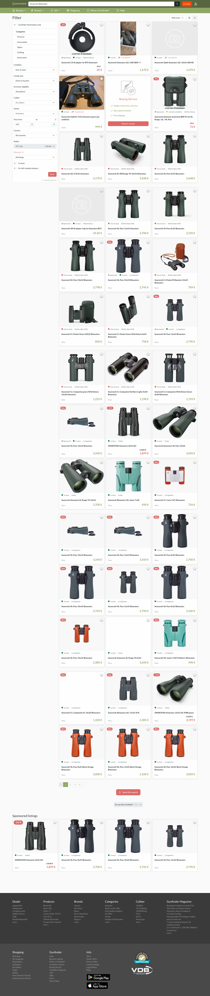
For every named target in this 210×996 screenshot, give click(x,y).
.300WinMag (141, 911)
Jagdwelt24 (17, 905)
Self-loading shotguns (113, 911)
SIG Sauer (78, 908)
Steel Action (79, 916)
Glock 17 (47, 911)
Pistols (107, 916)
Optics (19, 47)
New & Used (21, 70)
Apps (51, 975)
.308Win (139, 905)
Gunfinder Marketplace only (29, 25)
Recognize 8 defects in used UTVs (180, 905)
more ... (15, 922)
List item (186, 4)
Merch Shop (54, 981)
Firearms (20, 37)
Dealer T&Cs (91, 959)
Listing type (18, 76)
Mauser (77, 905)
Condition (18, 65)
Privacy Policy (92, 962)
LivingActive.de (18, 911)
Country (17, 130)
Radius (16, 141)
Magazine (75, 10)
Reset (52, 174)
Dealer (16, 108)
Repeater (109, 905)
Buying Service (55, 967)
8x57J (138, 916)
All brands (16, 956)
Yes (136, 804)
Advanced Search (50, 180)
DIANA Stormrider (51, 919)
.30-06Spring (141, 908)
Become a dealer (56, 959)
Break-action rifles (112, 908)
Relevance (176, 18)
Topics (15, 970)
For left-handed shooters (28, 168)
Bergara (77, 919)
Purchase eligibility (21, 87)
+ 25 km (47, 146)
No (140, 804)
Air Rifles (108, 914)
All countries (21, 135)
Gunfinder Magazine (57, 970)
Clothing (20, 52)
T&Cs (88, 956)
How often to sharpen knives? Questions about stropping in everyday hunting (179, 911)
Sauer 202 (47, 908)
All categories (18, 959)
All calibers (16, 967)
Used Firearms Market (21, 978)
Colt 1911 (47, 916)
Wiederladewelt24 (20, 919)
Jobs (51, 973)
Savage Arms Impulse (52, 922)
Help (122, 10)
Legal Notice (91, 967)
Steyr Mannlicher (81, 914)
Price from (18, 119)
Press (51, 978)
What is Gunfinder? (99, 10)
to (36, 119)
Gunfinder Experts (56, 964)
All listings (20, 157)
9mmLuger (140, 919)
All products (20, 91)
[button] (195, 4)
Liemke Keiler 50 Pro (52, 914)
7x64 (138, 914)
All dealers (16, 964)
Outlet (15, 973)
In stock (21, 163)
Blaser (76, 911)
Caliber (17, 98)
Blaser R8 (47, 905)
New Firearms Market (21, 975)
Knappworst (17, 908)
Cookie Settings (92, 964)
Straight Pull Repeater (114, 919)
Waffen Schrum (18, 914)
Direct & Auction (22, 81)
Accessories (22, 57)
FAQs (88, 970)
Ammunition (22, 42)
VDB (14, 916)
